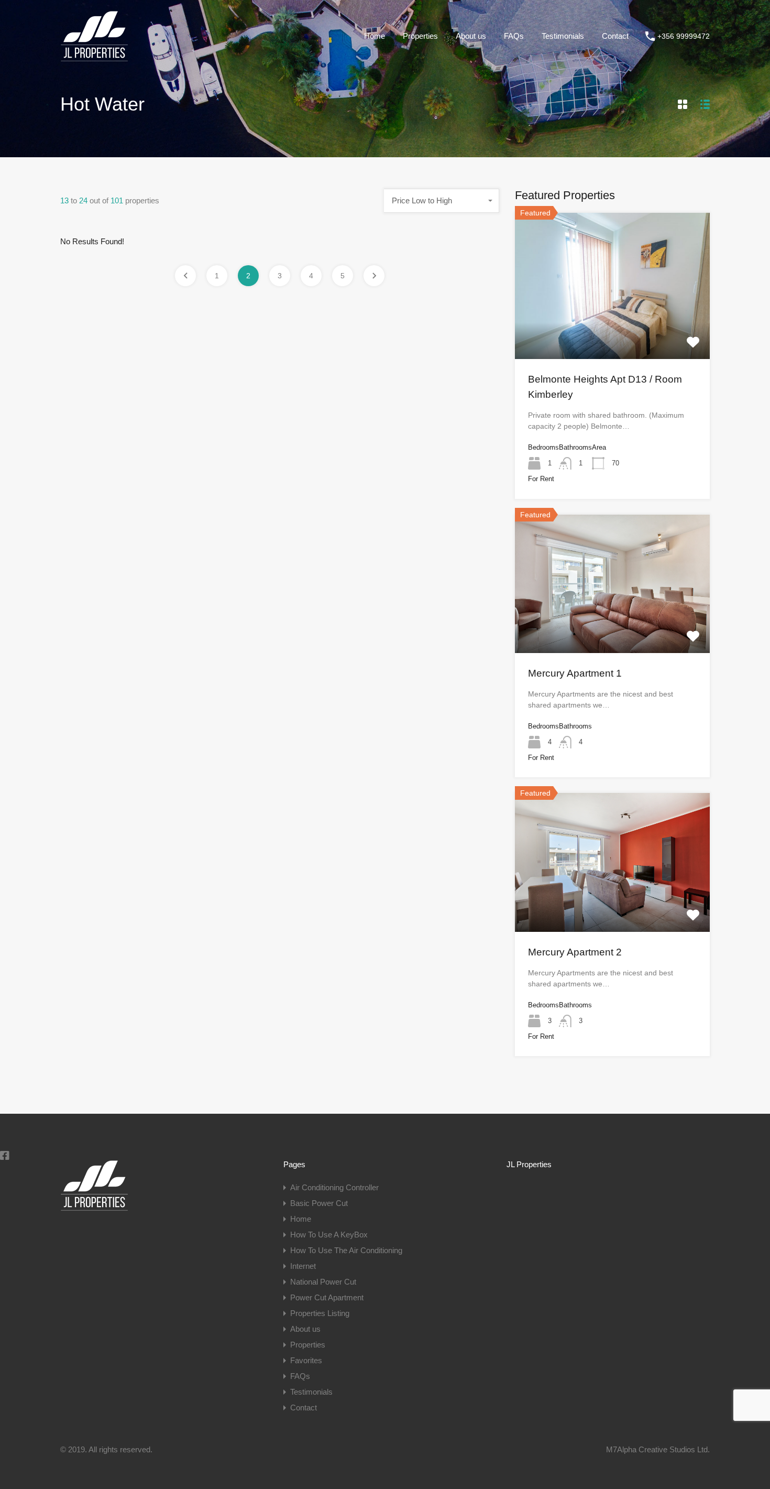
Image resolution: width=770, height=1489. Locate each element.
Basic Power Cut (319, 1203)
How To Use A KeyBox (329, 1234)
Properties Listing (319, 1313)
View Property (612, 329)
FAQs (514, 35)
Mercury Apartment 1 (575, 673)
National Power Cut (323, 1281)
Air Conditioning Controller (334, 1187)
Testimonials (563, 35)
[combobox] (441, 201)
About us (471, 35)
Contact (615, 35)
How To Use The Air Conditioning (346, 1250)
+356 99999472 (683, 36)
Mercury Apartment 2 (575, 952)
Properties (420, 35)
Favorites (306, 1360)
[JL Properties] (94, 56)
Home (374, 35)
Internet (303, 1266)
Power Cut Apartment (327, 1297)
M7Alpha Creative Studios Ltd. (658, 1449)
